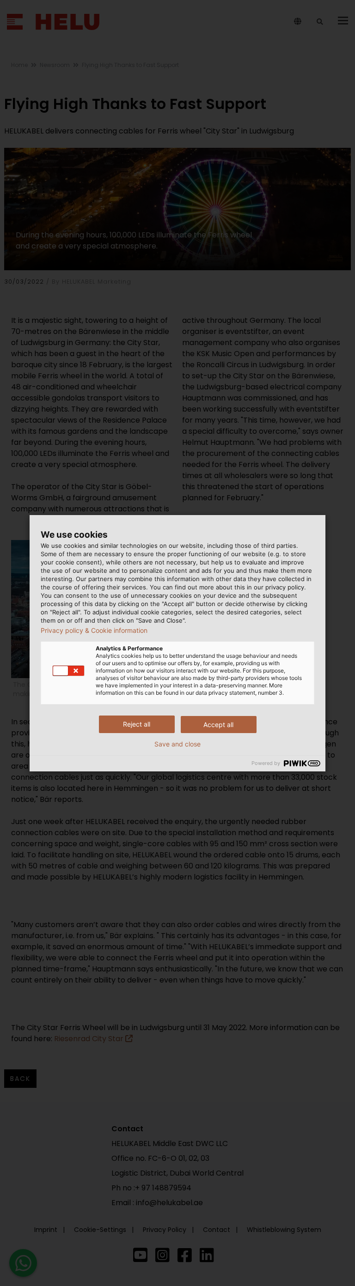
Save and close (177, 744)
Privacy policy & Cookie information (94, 630)
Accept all (218, 724)
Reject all (136, 724)
